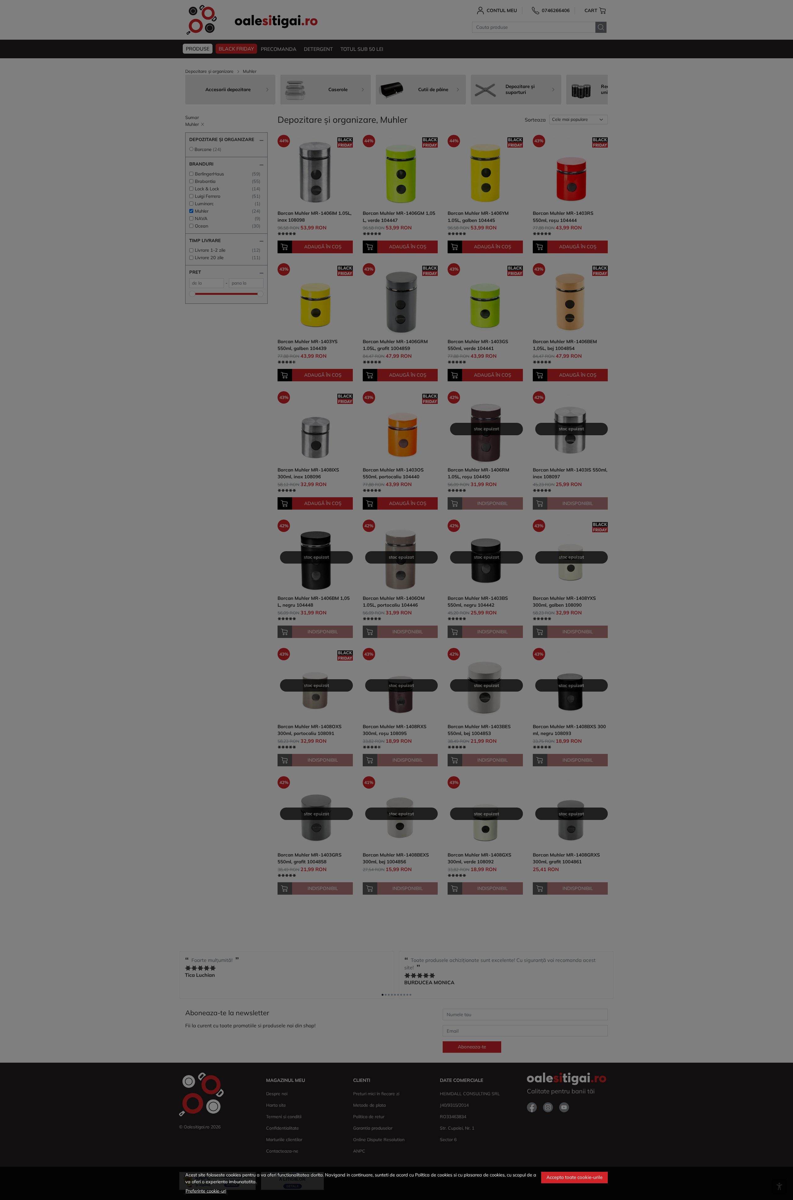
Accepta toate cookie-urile (574, 1177)
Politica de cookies (433, 1175)
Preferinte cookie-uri (206, 1191)
